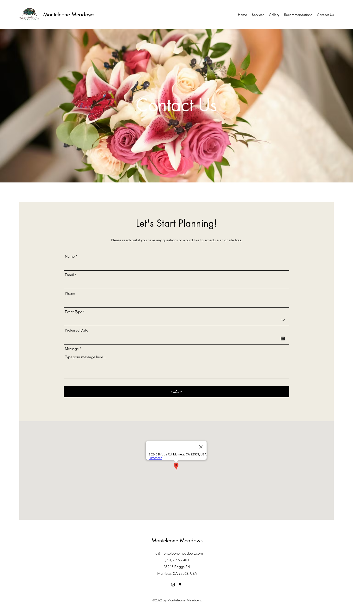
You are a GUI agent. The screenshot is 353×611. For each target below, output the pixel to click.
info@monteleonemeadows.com (177, 553)
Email (69, 275)
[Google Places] (180, 584)
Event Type (73, 312)
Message (72, 349)
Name (70, 256)
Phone (70, 293)
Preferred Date (76, 330)
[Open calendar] (283, 338)
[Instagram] (172, 584)
